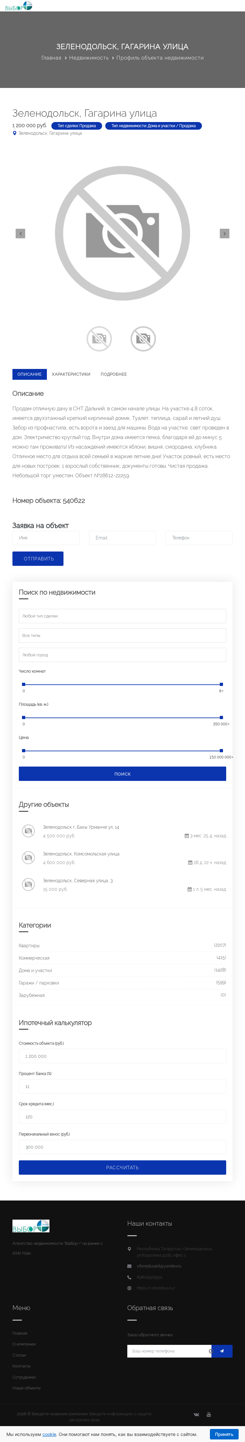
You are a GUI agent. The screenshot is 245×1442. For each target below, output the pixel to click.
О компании (24, 1344)
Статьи (19, 1355)
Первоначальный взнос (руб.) (44, 1134)
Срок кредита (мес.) (36, 1104)
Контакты (21, 1366)
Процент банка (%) (35, 1073)
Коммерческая (34, 958)
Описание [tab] (30, 374)
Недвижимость (89, 58)
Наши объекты (26, 1388)
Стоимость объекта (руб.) (41, 1043)
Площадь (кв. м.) (33, 704)
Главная (51, 58)
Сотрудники (24, 1377)
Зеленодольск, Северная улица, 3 (78, 880)
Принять (224, 1434)
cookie (49, 1434)
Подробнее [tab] (114, 374)
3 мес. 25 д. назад (207, 835)
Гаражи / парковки (39, 982)
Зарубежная (32, 995)
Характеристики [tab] (71, 374)
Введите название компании (60, 1413)
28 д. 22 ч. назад (209, 862)
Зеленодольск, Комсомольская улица (81, 853)
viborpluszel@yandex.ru (159, 1266)
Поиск (123, 774)
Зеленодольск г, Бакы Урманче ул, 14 (81, 827)
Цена (24, 737)
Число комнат (32, 671)
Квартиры (29, 945)
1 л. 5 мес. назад (209, 889)
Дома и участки (35, 970)
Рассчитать (122, 1167)
